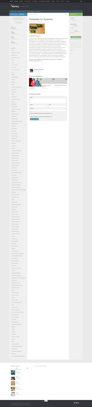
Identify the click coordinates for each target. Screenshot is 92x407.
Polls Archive (72, 32)
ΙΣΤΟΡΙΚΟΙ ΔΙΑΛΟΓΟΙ (16, 233)
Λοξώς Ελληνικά (15, 258)
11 (72, 43)
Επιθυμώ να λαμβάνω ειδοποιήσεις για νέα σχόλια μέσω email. (41, 113)
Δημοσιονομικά (14, 106)
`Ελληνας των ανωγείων (16, 52)
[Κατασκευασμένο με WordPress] (17, 404)
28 (77, 47)
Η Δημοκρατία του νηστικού (16, 182)
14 (77, 43)
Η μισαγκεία (14, 192)
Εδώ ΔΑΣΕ (14, 126)
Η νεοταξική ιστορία (15, 197)
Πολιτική (13, 297)
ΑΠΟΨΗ (57, 1)
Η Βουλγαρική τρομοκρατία (60, 85)
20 (75, 45)
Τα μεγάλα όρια (32, 88)
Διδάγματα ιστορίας (15, 113)
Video (13, 72)
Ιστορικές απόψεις (15, 224)
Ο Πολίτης (13, 270)
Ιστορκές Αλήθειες (15, 241)
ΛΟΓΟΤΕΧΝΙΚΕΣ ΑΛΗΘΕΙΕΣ (44, 1)
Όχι (72, 28)
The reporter (14, 67)
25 (72, 47)
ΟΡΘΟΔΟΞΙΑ (14, 280)
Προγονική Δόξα (15, 299)
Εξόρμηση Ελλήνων (15, 177)
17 (71, 45)
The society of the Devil (16, 69)
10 (71, 43)
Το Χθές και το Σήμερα (15, 336)
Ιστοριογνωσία (14, 238)
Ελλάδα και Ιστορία (15, 155)
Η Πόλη (13, 199)
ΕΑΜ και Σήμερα (15, 123)
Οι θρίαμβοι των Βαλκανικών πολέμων (18, 277)
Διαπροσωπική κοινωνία (16, 109)
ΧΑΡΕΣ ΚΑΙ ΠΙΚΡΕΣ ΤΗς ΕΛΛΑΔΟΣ (18, 356)
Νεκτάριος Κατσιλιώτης (38, 22)
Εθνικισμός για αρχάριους (16, 140)
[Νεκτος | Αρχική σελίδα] (15, 6)
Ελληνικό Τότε (14, 167)
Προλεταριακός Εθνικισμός (16, 302)
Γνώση (13, 101)
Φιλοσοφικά (13, 28)
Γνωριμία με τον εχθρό (16, 99)
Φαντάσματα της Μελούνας (16, 351)
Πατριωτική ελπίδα (15, 295)
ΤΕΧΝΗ (13, 329)
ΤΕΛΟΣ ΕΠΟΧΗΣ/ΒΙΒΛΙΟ (16, 324)
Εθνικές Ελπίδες (15, 133)
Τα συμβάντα (14, 319)
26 (74, 47)
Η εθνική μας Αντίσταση (16, 187)
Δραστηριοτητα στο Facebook (40, 366)
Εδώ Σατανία (14, 131)
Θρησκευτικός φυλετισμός (16, 204)
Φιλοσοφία (14, 353)
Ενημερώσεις (14, 175)
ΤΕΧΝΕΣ (53, 1)
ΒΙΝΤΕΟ (62, 1)
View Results (76, 31)
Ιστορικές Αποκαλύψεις (16, 221)
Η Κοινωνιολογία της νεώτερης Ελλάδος (19, 189)
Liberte (13, 62)
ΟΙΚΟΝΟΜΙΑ (34, 1)
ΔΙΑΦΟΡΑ (13, 111)
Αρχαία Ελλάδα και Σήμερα (16, 87)
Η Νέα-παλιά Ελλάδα (15, 194)
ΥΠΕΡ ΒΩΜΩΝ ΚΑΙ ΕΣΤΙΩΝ (17, 346)
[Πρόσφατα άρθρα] (16, 368)
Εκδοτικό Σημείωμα (30, 11)
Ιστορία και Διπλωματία (16, 216)
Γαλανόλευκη (14, 96)
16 (80, 43)
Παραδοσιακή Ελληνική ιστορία (17, 285)
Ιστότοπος (32, 108)
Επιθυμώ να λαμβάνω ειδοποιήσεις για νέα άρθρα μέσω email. (41, 116)
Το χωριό (13, 339)
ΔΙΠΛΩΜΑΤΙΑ (14, 116)
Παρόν (13, 290)
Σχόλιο (31, 97)
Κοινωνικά (13, 42)
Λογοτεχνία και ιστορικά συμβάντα (18, 253)
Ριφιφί (13, 304)
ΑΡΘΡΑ (11, 1)
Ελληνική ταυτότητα (15, 165)
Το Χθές (12, 37)
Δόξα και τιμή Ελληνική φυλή (17, 121)
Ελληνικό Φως (14, 170)
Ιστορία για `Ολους (15, 211)
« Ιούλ (71, 50)
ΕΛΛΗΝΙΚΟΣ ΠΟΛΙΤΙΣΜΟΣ (17, 172)
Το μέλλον (13, 331)
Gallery (13, 60)
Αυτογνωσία (14, 91)
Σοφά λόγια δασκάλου (16, 309)
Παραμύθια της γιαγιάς (16, 287)
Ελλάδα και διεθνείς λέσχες (16, 150)
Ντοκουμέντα (14, 265)
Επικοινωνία (38, 11)
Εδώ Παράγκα (14, 128)
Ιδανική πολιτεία (14, 206)
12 (74, 43)
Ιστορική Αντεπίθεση (15, 231)
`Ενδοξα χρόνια (14, 55)
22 (78, 45)
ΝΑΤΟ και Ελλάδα (15, 263)
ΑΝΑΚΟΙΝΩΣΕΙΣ (15, 77)
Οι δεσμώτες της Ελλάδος (16, 275)
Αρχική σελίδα (13, 11)
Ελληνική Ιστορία (15, 160)
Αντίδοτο (13, 79)
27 (75, 47)
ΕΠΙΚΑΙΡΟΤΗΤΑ (28, 1)
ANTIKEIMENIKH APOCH (16, 57)
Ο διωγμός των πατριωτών (16, 268)
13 (75, 43)
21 (77, 45)
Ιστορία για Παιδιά (15, 214)
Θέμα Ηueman (27, 404)
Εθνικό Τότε (14, 143)
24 (71, 47)
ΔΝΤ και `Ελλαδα (15, 118)
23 (80, 45)
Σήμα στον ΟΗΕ (14, 307)
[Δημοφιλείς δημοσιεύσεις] (27, 368)
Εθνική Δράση (14, 138)
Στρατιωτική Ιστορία (15, 314)
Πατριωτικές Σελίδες (15, 292)
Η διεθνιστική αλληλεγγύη (16, 184)
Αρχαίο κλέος (14, 89)
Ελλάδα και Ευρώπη (15, 153)
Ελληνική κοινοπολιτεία (16, 162)
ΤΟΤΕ (13, 341)
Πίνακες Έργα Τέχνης (22, 11)
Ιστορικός (13, 236)
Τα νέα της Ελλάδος (15, 317)
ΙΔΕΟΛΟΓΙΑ (14, 209)
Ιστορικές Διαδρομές (15, 226)
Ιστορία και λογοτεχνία (16, 219)
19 (74, 45)
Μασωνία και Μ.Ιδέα (15, 260)
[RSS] (23, 14)
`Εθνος (13, 50)
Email (50, 104)
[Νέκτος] (21, 14)
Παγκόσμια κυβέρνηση (16, 282)
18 (72, 45)
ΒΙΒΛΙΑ (13, 94)
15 (78, 43)
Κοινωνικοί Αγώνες (15, 246)
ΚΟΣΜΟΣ (21, 1)
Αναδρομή (13, 32)
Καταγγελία (14, 243)
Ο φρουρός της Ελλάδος (16, 273)
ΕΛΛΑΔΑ (16, 1)
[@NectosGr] (20, 14)
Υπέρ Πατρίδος (14, 348)
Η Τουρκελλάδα (14, 202)
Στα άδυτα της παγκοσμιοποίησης (17, 312)
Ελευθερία (13, 145)
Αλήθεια (13, 74)
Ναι (72, 27)
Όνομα (31, 104)
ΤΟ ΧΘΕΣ (67, 1)
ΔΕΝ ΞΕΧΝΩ (14, 104)
